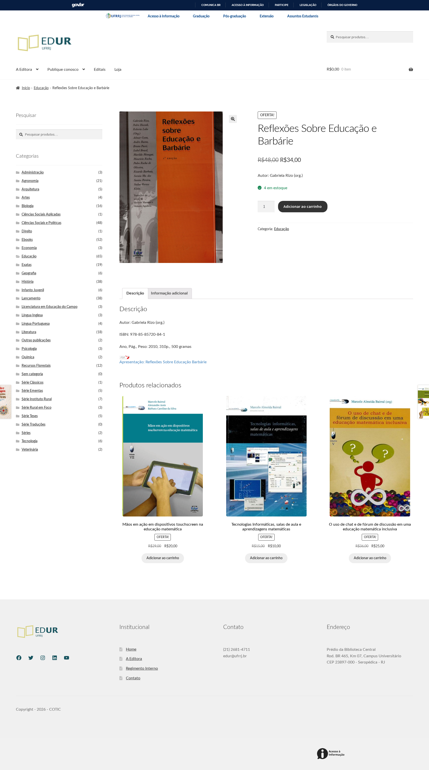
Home (131, 649)
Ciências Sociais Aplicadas (41, 214)
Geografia (29, 273)
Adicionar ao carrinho (303, 206)
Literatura (29, 332)
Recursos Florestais (36, 365)
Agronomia (30, 181)
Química (28, 357)
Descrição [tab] (135, 293)
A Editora (24, 70)
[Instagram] (43, 658)
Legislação (308, 5)
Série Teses (30, 416)
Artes (26, 197)
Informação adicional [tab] (169, 293)
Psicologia (29, 349)
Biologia (28, 206)
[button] (233, 119)
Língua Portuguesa (36, 324)
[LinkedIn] (55, 658)
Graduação (201, 16)
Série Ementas (32, 391)
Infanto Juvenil (33, 290)
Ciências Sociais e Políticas (41, 223)
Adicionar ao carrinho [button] (162, 558)
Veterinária (30, 449)
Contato (133, 678)
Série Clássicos (32, 382)
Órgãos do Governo (342, 5)
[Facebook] (19, 658)
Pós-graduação (234, 16)
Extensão (267, 16)
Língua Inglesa (32, 315)
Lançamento (31, 298)
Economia (29, 248)
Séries (26, 433)
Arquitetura (30, 189)
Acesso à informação (248, 5)
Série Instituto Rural (37, 399)
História (28, 282)
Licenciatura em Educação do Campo (49, 307)
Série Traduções (33, 424)
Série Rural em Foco (36, 407)
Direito (27, 231)
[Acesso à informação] (331, 754)
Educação (41, 88)
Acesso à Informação (163, 16)
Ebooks (27, 240)
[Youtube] (67, 658)
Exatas (27, 265)
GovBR (78, 5)
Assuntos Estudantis (302, 16)
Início (26, 88)
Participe (281, 5)
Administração (33, 172)
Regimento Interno (142, 668)
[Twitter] (31, 658)
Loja (117, 70)
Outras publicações (36, 340)
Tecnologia (29, 441)
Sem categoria (32, 374)
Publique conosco (62, 70)
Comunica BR (210, 5)
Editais (100, 70)
